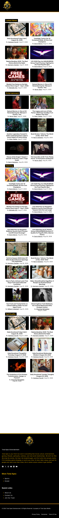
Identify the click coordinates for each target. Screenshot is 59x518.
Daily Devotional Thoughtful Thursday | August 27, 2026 (17, 354)
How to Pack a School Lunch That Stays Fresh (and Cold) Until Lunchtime (17, 282)
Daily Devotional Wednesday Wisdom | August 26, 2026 (42, 354)
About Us (8, 493)
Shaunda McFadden (42, 309)
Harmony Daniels (13, 65)
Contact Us (8, 495)
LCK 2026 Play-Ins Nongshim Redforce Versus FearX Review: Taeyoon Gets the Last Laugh (42, 208)
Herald (7, 481)
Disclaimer (44, 514)
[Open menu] (55, 6)
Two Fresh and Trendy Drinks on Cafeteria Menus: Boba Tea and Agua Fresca (17, 305)
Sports (7, 478)
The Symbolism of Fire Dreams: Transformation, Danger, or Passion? (17, 376)
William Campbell (13, 309)
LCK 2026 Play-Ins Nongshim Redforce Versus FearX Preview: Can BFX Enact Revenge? (17, 231)
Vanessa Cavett (13, 42)
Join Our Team (10, 498)
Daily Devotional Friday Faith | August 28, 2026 (17, 39)
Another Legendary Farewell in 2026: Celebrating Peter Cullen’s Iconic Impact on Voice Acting (17, 135)
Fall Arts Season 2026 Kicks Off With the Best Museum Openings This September (17, 259)
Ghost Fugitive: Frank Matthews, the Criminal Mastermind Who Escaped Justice (42, 305)
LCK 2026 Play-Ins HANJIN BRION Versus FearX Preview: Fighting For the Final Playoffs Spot (42, 63)
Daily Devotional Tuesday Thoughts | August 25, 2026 (42, 375)
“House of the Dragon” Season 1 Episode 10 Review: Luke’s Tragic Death (17, 158)
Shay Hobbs (38, 116)
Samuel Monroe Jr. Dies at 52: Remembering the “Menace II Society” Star (42, 85)
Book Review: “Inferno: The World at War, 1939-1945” (42, 134)
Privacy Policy (36, 514)
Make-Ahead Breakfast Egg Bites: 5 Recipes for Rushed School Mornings (42, 282)
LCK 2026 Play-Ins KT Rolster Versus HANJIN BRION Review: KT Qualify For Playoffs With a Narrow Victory (42, 232)
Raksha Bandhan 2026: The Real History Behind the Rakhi (17, 62)
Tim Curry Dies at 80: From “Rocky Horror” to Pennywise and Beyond (42, 157)
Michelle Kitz (13, 87)
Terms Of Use (52, 514)
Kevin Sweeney (38, 137)
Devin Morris (38, 43)
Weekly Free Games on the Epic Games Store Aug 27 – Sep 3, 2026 (17, 85)
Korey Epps (38, 89)
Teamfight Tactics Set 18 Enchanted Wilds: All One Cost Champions (42, 40)
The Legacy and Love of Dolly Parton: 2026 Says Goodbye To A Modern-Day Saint (42, 112)
